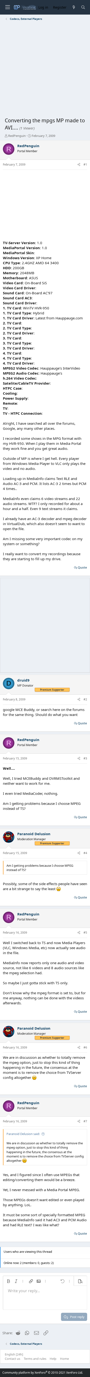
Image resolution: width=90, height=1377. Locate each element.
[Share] (79, 164)
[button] (8, 1281)
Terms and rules (35, 1358)
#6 (85, 1047)
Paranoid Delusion (33, 833)
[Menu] (7, 7)
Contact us (12, 1358)
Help (53, 1358)
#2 (85, 699)
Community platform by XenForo (42, 1373)
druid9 (23, 680)
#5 (85, 933)
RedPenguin (17, 136)
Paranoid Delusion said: (23, 1134)
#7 (85, 1121)
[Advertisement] (45, 70)
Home (64, 1358)
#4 (85, 853)
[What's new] (73, 7)
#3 (85, 758)
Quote (82, 567)
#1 (85, 164)
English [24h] (14, 1354)
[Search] (83, 7)
